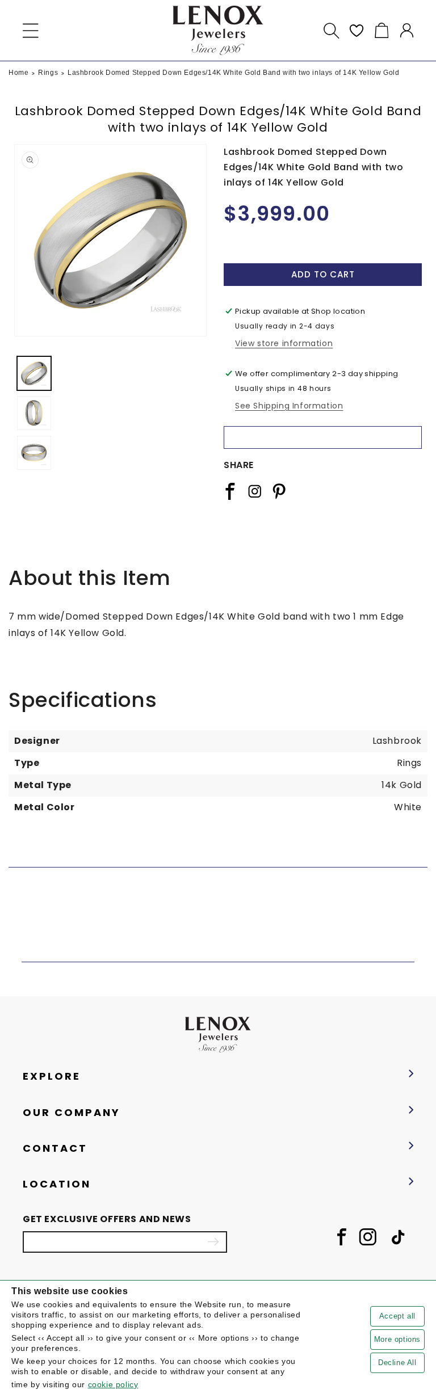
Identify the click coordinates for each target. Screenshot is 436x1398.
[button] (30, 30)
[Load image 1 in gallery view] (34, 373)
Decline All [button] (397, 1362)
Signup (212, 1242)
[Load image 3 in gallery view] (34, 453)
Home (18, 73)
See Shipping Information (289, 405)
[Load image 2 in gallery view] (34, 413)
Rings (48, 73)
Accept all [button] (397, 1316)
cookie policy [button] (113, 1384)
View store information (284, 343)
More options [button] (397, 1339)
